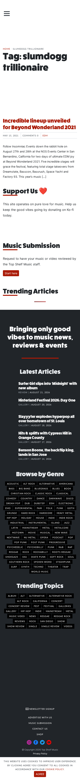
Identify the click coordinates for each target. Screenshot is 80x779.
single (33, 626)
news (32, 616)
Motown (18, 532)
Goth (70, 508)
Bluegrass (41, 488)
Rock (26, 551)
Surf (14, 566)
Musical (45, 532)
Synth (25, 566)
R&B (61, 547)
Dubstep (39, 503)
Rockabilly (40, 551)
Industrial (17, 522)
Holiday (26, 517)
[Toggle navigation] (7, 13)
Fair (39, 508)
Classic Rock (43, 493)
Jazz (67, 522)
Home (6, 48)
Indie (51, 517)
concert (57, 600)
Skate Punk (38, 556)
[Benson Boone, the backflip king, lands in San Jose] (10, 454)
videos (68, 626)
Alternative (47, 483)
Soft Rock (56, 556)
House (40, 517)
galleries (65, 606)
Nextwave (13, 537)
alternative (37, 595)
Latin (14, 527)
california (40, 600)
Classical (62, 493)
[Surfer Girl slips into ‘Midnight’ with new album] (10, 387)
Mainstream (30, 527)
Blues (56, 488)
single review (50, 626)
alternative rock (60, 595)
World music (40, 571)
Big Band (24, 488)
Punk (51, 547)
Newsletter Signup (42, 708)
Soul (71, 556)
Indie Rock (66, 517)
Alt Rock (29, 483)
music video (17, 616)
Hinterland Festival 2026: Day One (46, 400)
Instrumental (38, 522)
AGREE (40, 774)
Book (67, 488)
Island (55, 522)
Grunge (12, 512)
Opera (44, 537)
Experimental (24, 508)
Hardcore (45, 512)
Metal (46, 527)
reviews (20, 621)
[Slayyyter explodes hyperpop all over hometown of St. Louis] (10, 420)
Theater (53, 566)
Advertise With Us (40, 717)
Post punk (38, 542)
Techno (38, 566)
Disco (70, 498)
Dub (27, 503)
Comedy (11, 498)
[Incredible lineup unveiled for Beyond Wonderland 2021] (40, 99)
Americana (66, 483)
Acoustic (13, 483)
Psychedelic (15, 547)
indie (38, 611)
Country (26, 498)
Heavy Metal (65, 512)
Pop (70, 537)
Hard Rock (28, 512)
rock (32, 621)
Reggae (13, 551)
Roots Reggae (61, 551)
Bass (12, 488)
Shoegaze (11, 556)
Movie (32, 532)
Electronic (66, 503)
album (12, 595)
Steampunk (63, 561)
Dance (41, 498)
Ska (24, 556)
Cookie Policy (54, 769)
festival (49, 606)
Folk (49, 508)
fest (36, 606)
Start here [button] (11, 273)
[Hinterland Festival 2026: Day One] (10, 404)
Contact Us (40, 728)
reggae (45, 616)
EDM (45, 135)
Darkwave (55, 498)
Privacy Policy (40, 753)
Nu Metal (30, 537)
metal (70, 611)
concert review (19, 606)
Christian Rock (21, 493)
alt (23, 595)
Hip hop (12, 517)
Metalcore (61, 527)
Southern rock (19, 561)
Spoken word (43, 561)
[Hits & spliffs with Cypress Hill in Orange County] (10, 437)
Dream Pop (13, 503)
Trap (66, 566)
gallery (11, 611)
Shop (40, 734)
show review (15, 626)
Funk (60, 508)
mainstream (54, 611)
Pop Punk (20, 542)
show (61, 621)
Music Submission (40, 722)
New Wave (61, 532)
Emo (8, 508)
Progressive (57, 542)
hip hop (26, 611)
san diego (46, 621)
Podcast (58, 537)
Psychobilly (35, 547)
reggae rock (62, 616)
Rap (70, 547)
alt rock (23, 600)
